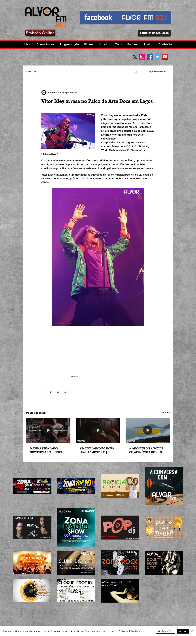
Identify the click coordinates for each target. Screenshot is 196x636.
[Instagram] (142, 57)
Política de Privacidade (130, 631)
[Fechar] (192, 631)
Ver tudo (165, 412)
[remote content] (98, 354)
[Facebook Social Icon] (150, 57)
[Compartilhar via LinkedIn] (57, 392)
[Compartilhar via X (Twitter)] (50, 392)
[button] (133, 44)
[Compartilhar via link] (65, 392)
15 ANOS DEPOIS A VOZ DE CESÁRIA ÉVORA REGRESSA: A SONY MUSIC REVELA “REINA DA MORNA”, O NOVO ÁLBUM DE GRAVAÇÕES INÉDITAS (147, 450)
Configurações (165, 631)
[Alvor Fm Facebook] (125, 17)
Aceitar (182, 631)
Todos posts (31, 71)
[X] (135, 57)
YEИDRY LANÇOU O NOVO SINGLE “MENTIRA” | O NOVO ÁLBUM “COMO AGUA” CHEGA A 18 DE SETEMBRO (97, 450)
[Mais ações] (153, 92)
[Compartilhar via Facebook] (42, 392)
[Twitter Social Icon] (157, 57)
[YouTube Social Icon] (165, 57)
